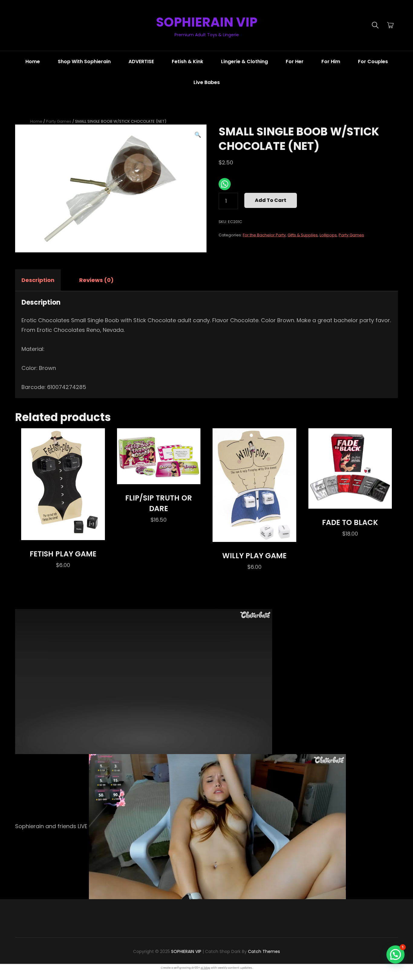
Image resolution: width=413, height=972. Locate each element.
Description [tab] (37, 280)
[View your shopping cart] (390, 25)
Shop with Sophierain (84, 61)
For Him (330, 61)
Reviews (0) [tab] (96, 280)
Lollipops (328, 235)
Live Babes (206, 82)
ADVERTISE (141, 61)
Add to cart (270, 200)
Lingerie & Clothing (244, 61)
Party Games (58, 121)
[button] (197, 135)
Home (32, 61)
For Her (295, 61)
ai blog (205, 968)
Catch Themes (264, 951)
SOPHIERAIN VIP (206, 22)
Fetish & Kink (187, 61)
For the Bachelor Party (264, 235)
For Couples (373, 61)
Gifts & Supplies (303, 235)
